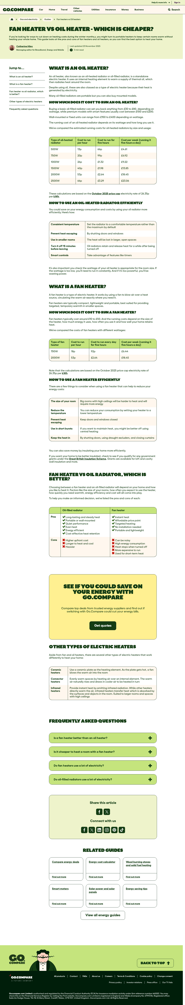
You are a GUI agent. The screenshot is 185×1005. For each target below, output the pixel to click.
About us (96, 976)
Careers (108, 976)
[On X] (107, 812)
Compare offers (134, 931)
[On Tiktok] (122, 830)
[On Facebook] (99, 812)
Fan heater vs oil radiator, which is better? (26, 92)
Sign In (177, 2)
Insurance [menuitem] (110, 9)
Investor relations (134, 982)
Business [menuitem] (139, 9)
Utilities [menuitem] (95, 9)
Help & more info (159, 2)
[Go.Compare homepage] (18, 9)
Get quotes (102, 625)
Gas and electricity (28, 19)
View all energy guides (102, 915)
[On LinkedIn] (99, 830)
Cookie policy (146, 976)
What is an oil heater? (21, 76)
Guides (47, 19)
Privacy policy (115, 982)
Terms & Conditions (126, 976)
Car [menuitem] (41, 9)
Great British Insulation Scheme (87, 458)
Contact (74, 976)
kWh (56, 196)
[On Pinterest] (114, 830)
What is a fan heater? (20, 84)
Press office (152, 982)
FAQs (85, 976)
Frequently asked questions (23, 109)
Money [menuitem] (125, 9)
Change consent (165, 976)
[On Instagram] (107, 830)
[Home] (12, 19)
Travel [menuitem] (64, 9)
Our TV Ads (167, 982)
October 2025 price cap (106, 193)
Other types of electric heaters (25, 101)
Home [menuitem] (52, 9)
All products (59, 976)
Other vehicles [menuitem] (77, 9)
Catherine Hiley (24, 46)
